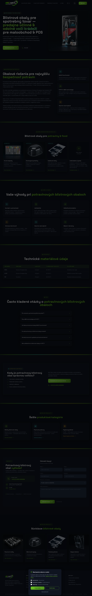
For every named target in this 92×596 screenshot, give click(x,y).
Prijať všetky (38, 588)
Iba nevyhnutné (45, 591)
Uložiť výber (52, 588)
